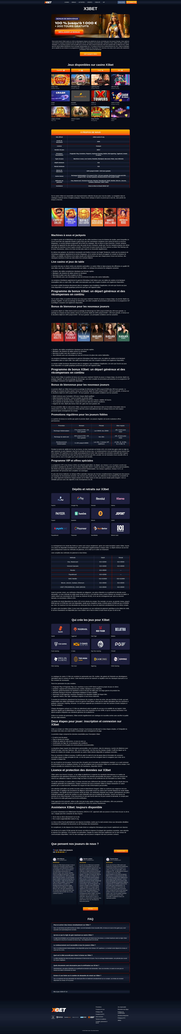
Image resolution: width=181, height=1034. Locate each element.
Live (79, 70)
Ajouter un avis (121, 851)
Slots (119, 70)
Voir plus (90, 908)
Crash (99, 70)
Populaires (60, 70)
